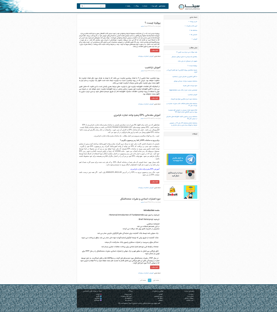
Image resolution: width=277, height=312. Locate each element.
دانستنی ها (193, 35)
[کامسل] (190, 192)
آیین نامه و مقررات (191, 26)
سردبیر (142, 26)
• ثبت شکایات (190, 300)
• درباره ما (191, 294)
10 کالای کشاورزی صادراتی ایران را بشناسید (184, 76)
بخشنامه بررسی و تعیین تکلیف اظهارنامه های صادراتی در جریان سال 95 (181, 117)
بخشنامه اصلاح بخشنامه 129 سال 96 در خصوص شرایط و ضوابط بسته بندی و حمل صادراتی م (183, 124)
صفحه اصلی (162, 6)
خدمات (145, 6)
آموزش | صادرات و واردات (145, 56)
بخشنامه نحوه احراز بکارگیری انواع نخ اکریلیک (184, 99)
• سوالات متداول (189, 298)
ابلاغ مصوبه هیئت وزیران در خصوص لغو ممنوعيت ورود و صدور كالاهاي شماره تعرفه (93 (182, 111)
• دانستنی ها (129, 300)
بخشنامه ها (193, 30)
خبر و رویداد (193, 21)
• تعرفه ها (160, 298)
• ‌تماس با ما (190, 296)
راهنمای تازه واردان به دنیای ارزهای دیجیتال (184, 57)
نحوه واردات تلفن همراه (190, 86)
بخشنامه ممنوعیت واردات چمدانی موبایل (185, 81)
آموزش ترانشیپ (192, 94)
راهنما (128, 6)
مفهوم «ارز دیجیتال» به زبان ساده (187, 61)
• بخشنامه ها (129, 298)
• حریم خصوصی (158, 296)
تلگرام (98, 296)
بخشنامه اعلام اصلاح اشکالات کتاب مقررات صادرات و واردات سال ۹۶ (182, 104)
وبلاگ (137, 6)
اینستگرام (97, 300)
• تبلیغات (160, 300)
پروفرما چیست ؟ (192, 66)
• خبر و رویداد (128, 294)
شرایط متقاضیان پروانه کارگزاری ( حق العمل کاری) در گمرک (182, 71)
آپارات (98, 294)
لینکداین (97, 298)
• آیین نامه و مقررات (127, 296)
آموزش (195, 39)
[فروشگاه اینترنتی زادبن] (172, 192)
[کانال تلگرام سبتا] (181, 159)
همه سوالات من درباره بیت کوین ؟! (186, 52)
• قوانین (161, 294)
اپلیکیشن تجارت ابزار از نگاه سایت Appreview (183, 90)
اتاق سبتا (154, 6)
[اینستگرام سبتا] (181, 174)
